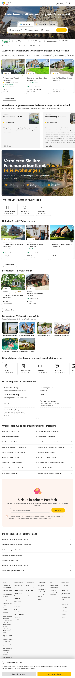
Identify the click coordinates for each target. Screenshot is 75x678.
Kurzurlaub (17, 606)
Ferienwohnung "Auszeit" (11, 78)
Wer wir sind (64, 585)
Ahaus (10, 390)
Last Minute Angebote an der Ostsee (8, 636)
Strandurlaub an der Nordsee (8, 608)
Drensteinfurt (57, 403)
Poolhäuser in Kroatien (6, 613)
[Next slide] (71, 74)
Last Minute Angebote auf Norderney (8, 640)
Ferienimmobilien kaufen (65, 594)
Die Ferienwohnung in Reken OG (62, 244)
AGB (62, 602)
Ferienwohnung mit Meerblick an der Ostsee (7, 630)
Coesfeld (14, 397)
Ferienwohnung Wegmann (55, 116)
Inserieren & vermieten (41, 586)
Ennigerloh (50, 405)
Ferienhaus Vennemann (35, 293)
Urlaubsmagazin (30, 587)
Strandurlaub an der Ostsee (8, 604)
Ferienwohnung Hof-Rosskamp (13, 244)
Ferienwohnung (18, 593)
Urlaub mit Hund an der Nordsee (7, 595)
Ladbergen (26, 414)
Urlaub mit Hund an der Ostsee (7, 591)
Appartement (17, 601)
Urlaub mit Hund (7, 587)
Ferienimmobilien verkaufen (65, 598)
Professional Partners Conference (55, 593)
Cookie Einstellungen (18, 674)
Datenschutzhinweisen (28, 668)
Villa (15, 595)
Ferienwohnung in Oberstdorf (7, 653)
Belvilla (63, 617)
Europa (11, 46)
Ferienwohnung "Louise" (35, 244)
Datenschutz (64, 604)
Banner (40, 596)
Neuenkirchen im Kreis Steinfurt (13, 414)
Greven (21, 412)
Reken (14, 390)
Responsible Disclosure (64, 610)
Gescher (19, 390)
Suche (27, 585)
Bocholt (6, 390)
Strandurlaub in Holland (6, 599)
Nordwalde (7, 416)
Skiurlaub (16, 611)
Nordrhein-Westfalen (30, 46)
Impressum (64, 607)
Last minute (17, 603)
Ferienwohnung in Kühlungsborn (7, 649)
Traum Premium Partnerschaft (42, 590)
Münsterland (41, 46)
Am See (16, 609)
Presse (63, 587)
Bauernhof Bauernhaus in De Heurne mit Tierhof (43, 78)
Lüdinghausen (8, 397)
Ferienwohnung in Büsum (7, 644)
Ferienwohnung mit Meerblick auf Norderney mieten (7, 618)
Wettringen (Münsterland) (11, 412)
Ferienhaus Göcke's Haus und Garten (15, 295)
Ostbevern (48, 114)
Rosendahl (7, 399)
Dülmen (20, 397)
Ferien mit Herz (65, 590)
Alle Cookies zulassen (54, 674)
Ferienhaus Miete (18, 590)
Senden (25, 397)
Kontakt (28, 595)
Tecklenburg (43, 390)
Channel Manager (54, 587)
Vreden (24, 390)
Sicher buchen (29, 590)
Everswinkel (43, 405)
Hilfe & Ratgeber (42, 594)
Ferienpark (17, 598)
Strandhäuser (17, 619)
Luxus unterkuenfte (19, 614)
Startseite (5, 46)
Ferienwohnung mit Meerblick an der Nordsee (7, 624)
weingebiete (17, 617)
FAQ (27, 593)
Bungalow (16, 587)
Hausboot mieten (18, 585)
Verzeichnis (64, 614)
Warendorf (6, 114)
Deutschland (19, 46)
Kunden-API (53, 590)
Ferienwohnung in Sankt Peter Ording (7, 658)
